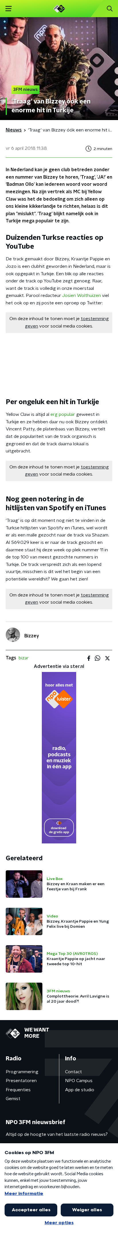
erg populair (62, 414)
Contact (73, 1072)
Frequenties (18, 1090)
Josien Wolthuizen (81, 295)
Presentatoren (21, 1080)
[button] (8, 8)
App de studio (79, 1090)
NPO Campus (79, 1080)
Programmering (22, 1072)
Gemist (13, 1098)
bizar (24, 658)
